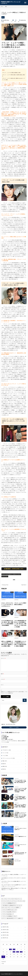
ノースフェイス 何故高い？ (15, 907)
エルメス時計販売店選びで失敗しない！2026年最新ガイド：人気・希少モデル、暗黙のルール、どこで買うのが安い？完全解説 (20, 623)
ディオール (20, 905)
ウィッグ (5, 752)
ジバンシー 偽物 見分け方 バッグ (20, 836)
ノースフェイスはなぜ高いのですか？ (9, 911)
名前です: (3, 724)
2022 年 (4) (5, 937)
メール (3, 679)
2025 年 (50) (6, 929)
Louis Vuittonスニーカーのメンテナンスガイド (10, 877)
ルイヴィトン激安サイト (18, 918)
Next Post (23, 584)
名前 (2, 673)
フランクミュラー (5, 576)
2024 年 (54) (6, 932)
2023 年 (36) (6, 935)
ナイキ (14, 898)
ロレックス (4, 898)
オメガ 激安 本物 (4, 736)
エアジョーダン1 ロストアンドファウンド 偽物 (20, 845)
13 (14, 951)
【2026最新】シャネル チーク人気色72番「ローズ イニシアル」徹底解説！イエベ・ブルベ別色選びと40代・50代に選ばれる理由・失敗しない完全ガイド (20, 815)
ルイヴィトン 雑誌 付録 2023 (7, 918)
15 (21, 951)
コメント (3, 658)
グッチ (8, 907)
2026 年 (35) (6, 926)
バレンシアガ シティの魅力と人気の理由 (9, 874)
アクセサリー (7, 750)
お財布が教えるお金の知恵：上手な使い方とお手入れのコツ (20, 853)
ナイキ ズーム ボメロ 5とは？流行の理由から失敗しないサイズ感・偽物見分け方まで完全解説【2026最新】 (21, 790)
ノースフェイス (10, 898)
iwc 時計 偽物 (4, 738)
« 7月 (2, 963)
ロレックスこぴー (18, 860)
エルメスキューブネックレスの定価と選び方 (10, 881)
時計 (3, 17)
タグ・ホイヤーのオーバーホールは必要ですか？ (20, 829)
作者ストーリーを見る (14, 727)
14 (17, 951)
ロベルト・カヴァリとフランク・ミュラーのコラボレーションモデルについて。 (7, 604)
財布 (5, 766)
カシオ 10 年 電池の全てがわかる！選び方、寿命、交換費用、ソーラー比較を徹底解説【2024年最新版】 (20, 798)
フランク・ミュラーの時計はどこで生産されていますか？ (11, 574)
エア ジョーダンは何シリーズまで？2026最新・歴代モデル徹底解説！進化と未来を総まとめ (20, 781)
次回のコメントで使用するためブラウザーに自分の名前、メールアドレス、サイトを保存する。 (14, 692)
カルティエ (4, 907)
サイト (2, 684)
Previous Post (5, 584)
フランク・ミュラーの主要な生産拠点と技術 (11, 72)
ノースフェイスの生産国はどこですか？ (9, 916)
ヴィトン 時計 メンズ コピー (7, 739)
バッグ (5, 755)
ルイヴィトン (19, 898)
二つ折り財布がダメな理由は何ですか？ (9, 905)
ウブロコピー (4, 735)
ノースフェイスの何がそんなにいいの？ (9, 909)
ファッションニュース (9, 758)
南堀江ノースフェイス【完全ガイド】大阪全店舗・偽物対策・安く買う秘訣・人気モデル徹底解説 (20, 805)
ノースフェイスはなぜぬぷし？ (7, 914)
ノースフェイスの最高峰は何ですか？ (9, 903)
